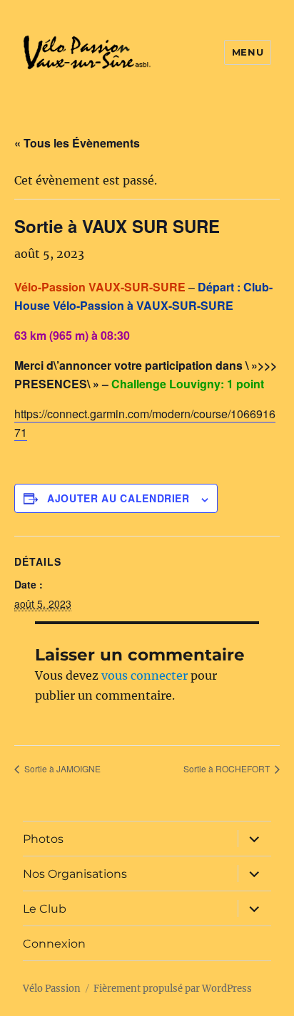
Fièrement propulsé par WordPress (172, 989)
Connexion (54, 943)
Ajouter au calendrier (118, 498)
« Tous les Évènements (77, 143)
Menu (247, 52)
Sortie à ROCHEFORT (227, 768)
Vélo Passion (52, 989)
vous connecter (144, 675)
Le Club (44, 909)
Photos (43, 839)
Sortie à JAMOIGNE (61, 768)
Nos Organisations (75, 874)
